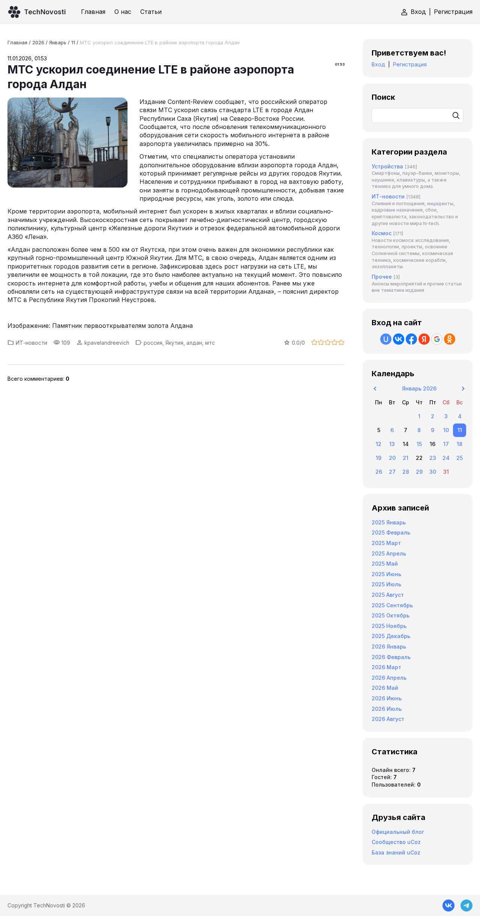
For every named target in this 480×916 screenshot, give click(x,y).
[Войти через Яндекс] (424, 339)
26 (378, 472)
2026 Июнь (387, 698)
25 (459, 458)
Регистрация (453, 11)
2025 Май (385, 563)
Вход (418, 11)
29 (419, 472)
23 (432, 458)
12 (378, 444)
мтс (210, 342)
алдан (194, 342)
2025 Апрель (389, 553)
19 (378, 458)
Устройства (387, 166)
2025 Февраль (391, 532)
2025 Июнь (386, 574)
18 (459, 444)
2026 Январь (389, 646)
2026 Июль (387, 709)
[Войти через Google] (436, 339)
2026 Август (388, 719)
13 (392, 444)
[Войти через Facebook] (411, 339)
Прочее (382, 276)
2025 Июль (386, 584)
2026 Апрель (389, 677)
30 (432, 472)
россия (153, 342)
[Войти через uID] (386, 339)
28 (405, 472)
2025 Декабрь (391, 636)
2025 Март (386, 543)
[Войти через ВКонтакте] (398, 339)
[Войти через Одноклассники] (449, 339)
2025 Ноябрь (389, 626)
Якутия (174, 342)
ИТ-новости (31, 342)
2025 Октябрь (391, 615)
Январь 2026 (419, 388)
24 (446, 458)
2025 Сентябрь (392, 605)
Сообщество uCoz (396, 842)
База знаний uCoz (396, 852)
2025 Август (388, 595)
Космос (382, 233)
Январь (57, 42)
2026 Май (385, 688)
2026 (38, 42)
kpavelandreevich (106, 342)
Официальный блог (398, 832)
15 (419, 444)
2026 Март (386, 667)
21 (405, 458)
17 (446, 444)
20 (392, 458)
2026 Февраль (391, 657)
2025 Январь (389, 522)
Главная (17, 42)
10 (446, 430)
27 (392, 472)
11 (73, 42)
